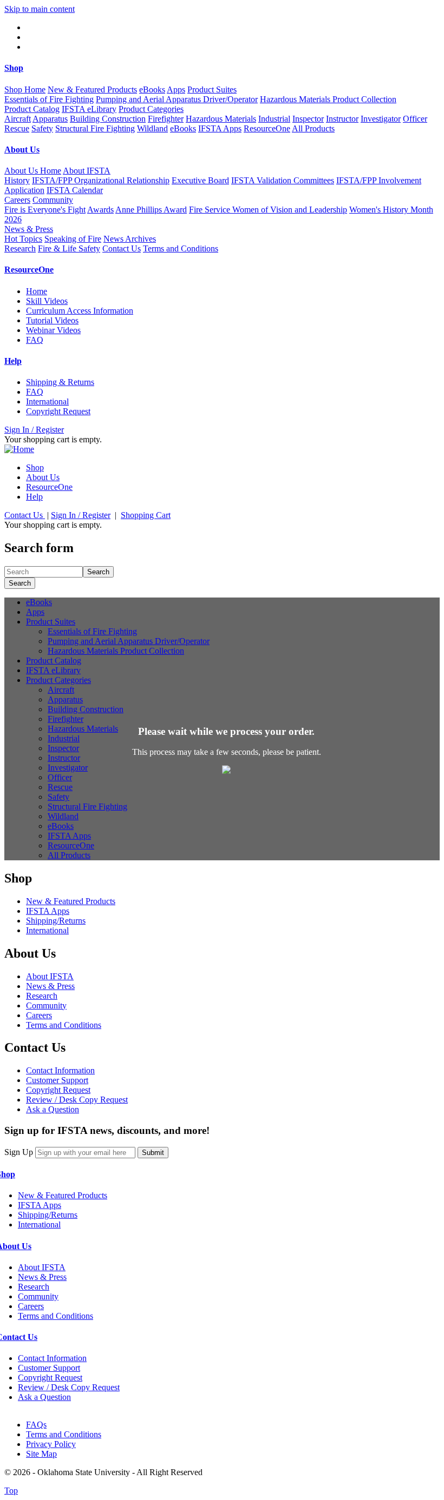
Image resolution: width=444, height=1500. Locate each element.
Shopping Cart (146, 515)
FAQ (34, 339)
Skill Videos (47, 301)
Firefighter (166, 118)
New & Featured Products (92, 89)
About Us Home (32, 170)
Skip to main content (39, 9)
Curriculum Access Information (79, 310)
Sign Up (18, 1152)
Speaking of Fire (72, 238)
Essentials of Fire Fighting (49, 99)
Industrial (274, 118)
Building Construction (108, 118)
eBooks (152, 89)
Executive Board (200, 180)
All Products (313, 128)
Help (34, 496)
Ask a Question (52, 1109)
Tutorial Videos (52, 320)
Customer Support (57, 1080)
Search (98, 572)
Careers (17, 199)
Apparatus (50, 118)
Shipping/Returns (56, 920)
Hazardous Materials (221, 118)
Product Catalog (32, 109)
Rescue (16, 128)
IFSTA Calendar (75, 190)
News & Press (50, 986)
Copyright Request (58, 411)
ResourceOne (267, 128)
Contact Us (121, 248)
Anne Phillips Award (151, 209)
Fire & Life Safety (69, 248)
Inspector (308, 118)
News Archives (129, 238)
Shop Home (24, 89)
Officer (415, 118)
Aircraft (17, 118)
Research (20, 248)
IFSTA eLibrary (89, 109)
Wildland (152, 128)
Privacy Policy (51, 1444)
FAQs (36, 1424)
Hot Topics (23, 238)
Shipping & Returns (60, 382)
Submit (153, 1153)
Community (46, 1005)
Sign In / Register (34, 429)
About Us (43, 477)
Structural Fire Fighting (95, 128)
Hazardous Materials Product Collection (328, 99)
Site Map (41, 1453)
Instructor (342, 118)
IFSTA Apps (219, 128)
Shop (35, 467)
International (47, 401)
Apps (176, 89)
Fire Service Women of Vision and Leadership (268, 209)
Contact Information (60, 1070)
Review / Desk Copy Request (77, 1099)
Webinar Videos (53, 330)
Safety (42, 128)
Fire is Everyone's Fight (45, 209)
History (17, 180)
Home (36, 291)
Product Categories (58, 680)
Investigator (381, 118)
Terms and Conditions (180, 248)
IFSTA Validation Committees (282, 180)
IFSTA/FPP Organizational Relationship (100, 180)
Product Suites (50, 621)
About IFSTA (50, 976)
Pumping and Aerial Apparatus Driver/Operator (177, 99)
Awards (100, 209)
